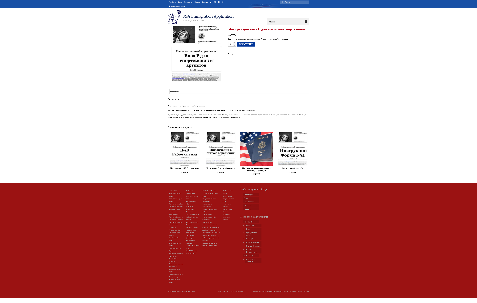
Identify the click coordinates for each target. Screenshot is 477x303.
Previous (170, 155)
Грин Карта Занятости (176, 217)
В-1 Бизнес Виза (191, 193)
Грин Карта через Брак (176, 204)
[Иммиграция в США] (202, 17)
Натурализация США (209, 217)
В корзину (246, 44)
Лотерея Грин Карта (175, 230)
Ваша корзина (178, 6)
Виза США (189, 190)
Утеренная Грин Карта (176, 253)
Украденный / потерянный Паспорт (227, 217)
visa (236, 54)
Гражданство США (209, 190)
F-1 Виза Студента (192, 227)
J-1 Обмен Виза (191, 230)
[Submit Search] (282, 2)
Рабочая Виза (190, 232)
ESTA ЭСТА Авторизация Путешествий (190, 209)
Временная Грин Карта (176, 274)
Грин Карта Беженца (175, 222)
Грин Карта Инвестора (176, 219)
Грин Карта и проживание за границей (173, 258)
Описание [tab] (174, 91)
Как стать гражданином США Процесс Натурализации (209, 211)
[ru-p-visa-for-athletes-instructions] (196, 55)
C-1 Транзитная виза (192, 214)
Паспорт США (228, 190)
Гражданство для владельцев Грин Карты (174, 279)
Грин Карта (173, 190)
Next (307, 155)
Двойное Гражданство (209, 230)
